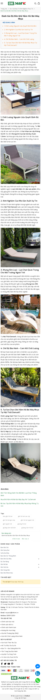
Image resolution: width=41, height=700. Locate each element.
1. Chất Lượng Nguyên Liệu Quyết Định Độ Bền (20, 26)
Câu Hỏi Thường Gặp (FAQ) (10, 633)
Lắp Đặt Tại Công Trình (9, 654)
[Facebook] (2, 664)
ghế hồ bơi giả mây (9, 520)
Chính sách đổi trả (7, 625)
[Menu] (2, 3)
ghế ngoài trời (7, 524)
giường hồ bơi (22, 524)
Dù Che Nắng (5, 562)
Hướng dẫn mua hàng (8, 630)
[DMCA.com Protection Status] (6, 674)
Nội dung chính (9, 23)
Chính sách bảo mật (8, 622)
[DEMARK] (17, 3)
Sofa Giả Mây (5, 553)
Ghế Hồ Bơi (4, 564)
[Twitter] (5, 664)
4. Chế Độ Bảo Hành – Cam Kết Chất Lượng (19, 39)
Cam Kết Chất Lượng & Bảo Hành (12, 636)
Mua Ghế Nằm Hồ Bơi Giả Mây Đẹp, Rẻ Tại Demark (18, 500)
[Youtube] (9, 664)
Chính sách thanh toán (9, 627)
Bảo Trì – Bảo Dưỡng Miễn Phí (11, 648)
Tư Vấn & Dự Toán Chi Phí (10, 657)
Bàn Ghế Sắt (5, 547)
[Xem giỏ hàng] (39, 3)
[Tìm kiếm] (35, 3)
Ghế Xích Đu (4, 567)
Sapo (24, 698)
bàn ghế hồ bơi (7, 516)
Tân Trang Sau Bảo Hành (10, 651)
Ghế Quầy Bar (5, 550)
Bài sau (24, 539)
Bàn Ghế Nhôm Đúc (7, 573)
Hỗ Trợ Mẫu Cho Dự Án (9, 645)
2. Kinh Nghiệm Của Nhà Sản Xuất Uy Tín (18, 30)
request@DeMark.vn (11, 613)
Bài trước (17, 539)
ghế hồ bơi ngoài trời (27, 520)
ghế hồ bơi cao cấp (24, 516)
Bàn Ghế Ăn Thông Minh (8, 556)
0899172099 (10, 616)
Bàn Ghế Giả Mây (6, 559)
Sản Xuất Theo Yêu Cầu (9, 643)
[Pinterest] (12, 664)
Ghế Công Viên (5, 570)
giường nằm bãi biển (9, 528)
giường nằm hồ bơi (27, 528)
